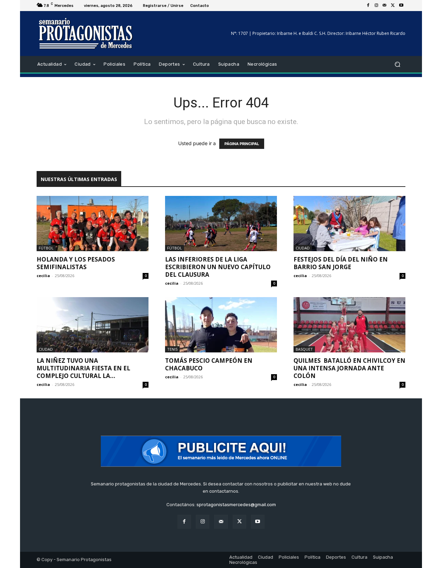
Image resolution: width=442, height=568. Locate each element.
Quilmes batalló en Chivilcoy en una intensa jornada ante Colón (349, 368)
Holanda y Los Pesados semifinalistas (76, 263)
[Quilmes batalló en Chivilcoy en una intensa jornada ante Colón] (349, 324)
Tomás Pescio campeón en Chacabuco (208, 364)
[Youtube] (401, 5)
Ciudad (303, 247)
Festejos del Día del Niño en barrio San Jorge (341, 263)
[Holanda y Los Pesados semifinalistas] (92, 223)
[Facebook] (368, 5)
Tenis (172, 349)
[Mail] (385, 5)
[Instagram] (376, 5)
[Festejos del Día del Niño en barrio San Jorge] (349, 223)
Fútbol (46, 247)
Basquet (304, 349)
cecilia (43, 275)
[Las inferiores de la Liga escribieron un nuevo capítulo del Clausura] (221, 223)
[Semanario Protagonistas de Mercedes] (86, 33)
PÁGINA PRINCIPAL (241, 143)
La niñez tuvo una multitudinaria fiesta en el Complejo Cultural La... (83, 368)
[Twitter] (393, 5)
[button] (397, 64)
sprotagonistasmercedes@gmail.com (236, 504)
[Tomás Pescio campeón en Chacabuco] (221, 324)
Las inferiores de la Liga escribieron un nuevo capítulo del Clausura (218, 266)
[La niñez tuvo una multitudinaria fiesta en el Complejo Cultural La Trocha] (92, 324)
